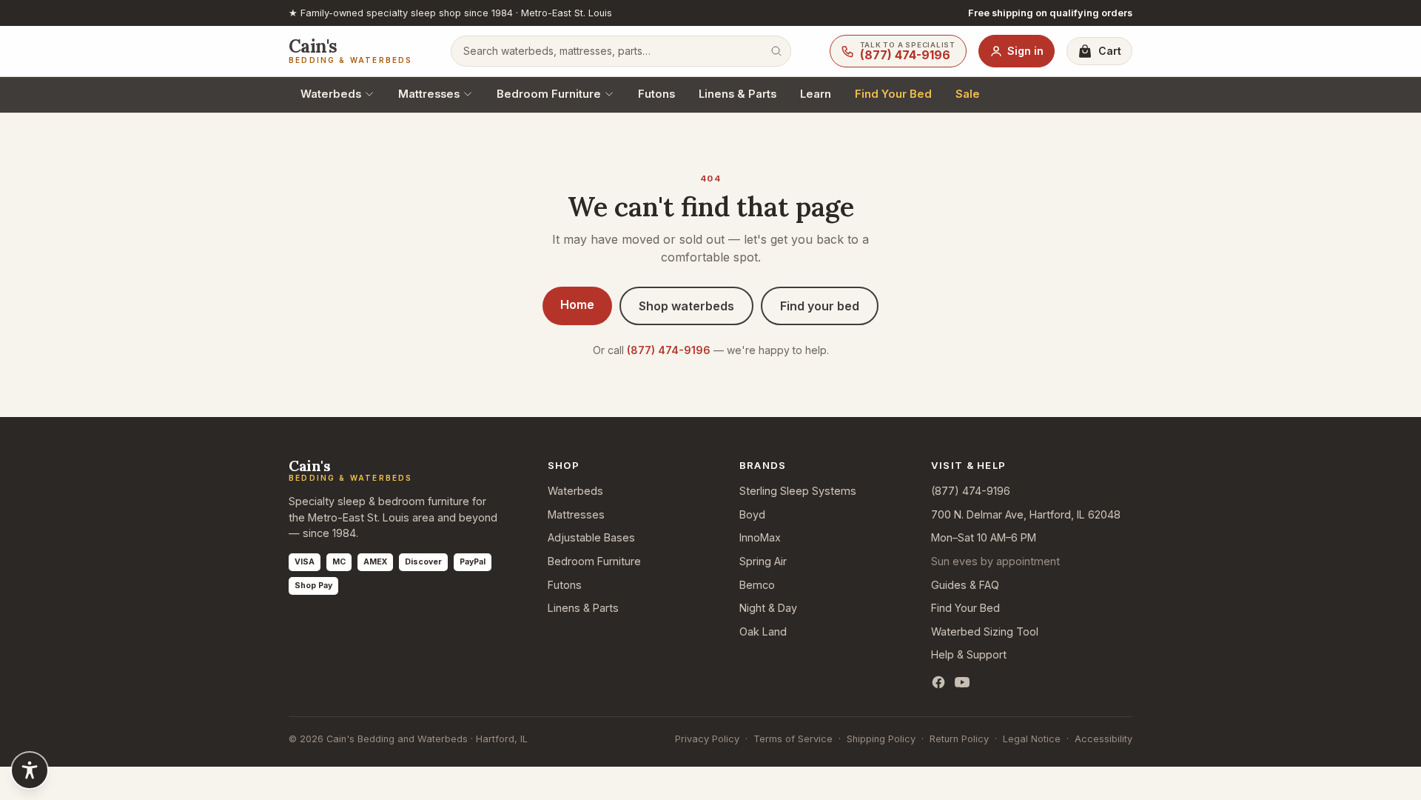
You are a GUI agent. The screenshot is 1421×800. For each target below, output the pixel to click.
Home (577, 304)
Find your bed (819, 306)
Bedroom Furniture (549, 94)
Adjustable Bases (591, 537)
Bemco (757, 585)
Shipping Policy (881, 738)
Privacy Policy (707, 738)
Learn (815, 94)
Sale (967, 94)
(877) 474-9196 (668, 350)
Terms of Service (793, 738)
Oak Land (763, 631)
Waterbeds (330, 94)
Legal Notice (1032, 738)
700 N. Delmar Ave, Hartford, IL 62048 (1026, 514)
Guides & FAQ (965, 585)
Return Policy (959, 738)
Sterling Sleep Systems (797, 490)
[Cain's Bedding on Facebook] (938, 682)
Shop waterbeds (686, 306)
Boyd (752, 514)
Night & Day (768, 607)
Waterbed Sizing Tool (984, 631)
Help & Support (969, 654)
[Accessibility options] (29, 770)
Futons (656, 94)
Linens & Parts (737, 94)
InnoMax (760, 537)
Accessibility (1103, 738)
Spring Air (763, 561)
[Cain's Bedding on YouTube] (962, 682)
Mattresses (429, 94)
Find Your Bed (893, 94)
